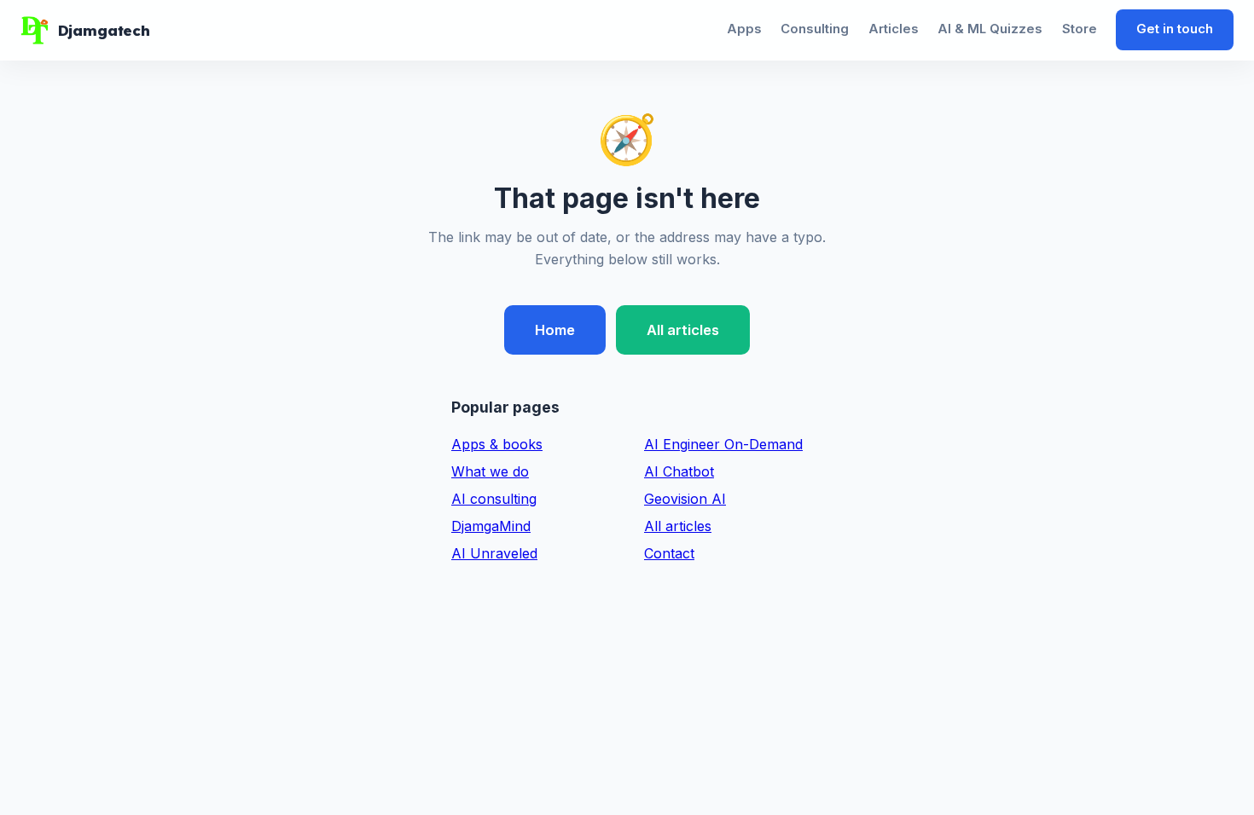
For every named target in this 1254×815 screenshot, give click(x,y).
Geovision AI (685, 498)
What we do (490, 471)
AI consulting (494, 498)
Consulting (815, 29)
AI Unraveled (494, 553)
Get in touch (1174, 29)
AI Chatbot (679, 471)
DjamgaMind (491, 526)
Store (1079, 29)
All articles (683, 329)
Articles (893, 29)
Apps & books (497, 444)
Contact (669, 553)
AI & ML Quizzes (990, 29)
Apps (744, 29)
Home (555, 329)
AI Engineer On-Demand (723, 444)
